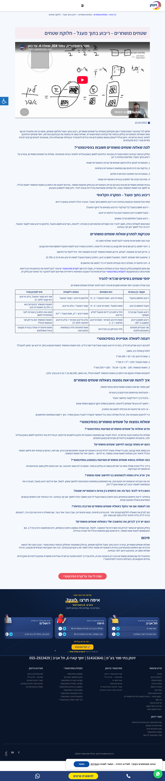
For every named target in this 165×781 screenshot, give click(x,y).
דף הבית (112, 14)
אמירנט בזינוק (36, 668)
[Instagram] (6, 755)
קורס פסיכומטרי (70, 268)
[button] (4, 101)
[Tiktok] (6, 752)
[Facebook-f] (19, 752)
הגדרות (94, 764)
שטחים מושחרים (100, 14)
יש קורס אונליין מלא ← (76, 651)
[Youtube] (12, 752)
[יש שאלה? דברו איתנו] (157, 773)
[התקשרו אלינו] (128, 776)
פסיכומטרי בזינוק (113, 668)
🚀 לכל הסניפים (82, 647)
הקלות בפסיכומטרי (115, 271)
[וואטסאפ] (37, 776)
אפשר (81, 764)
